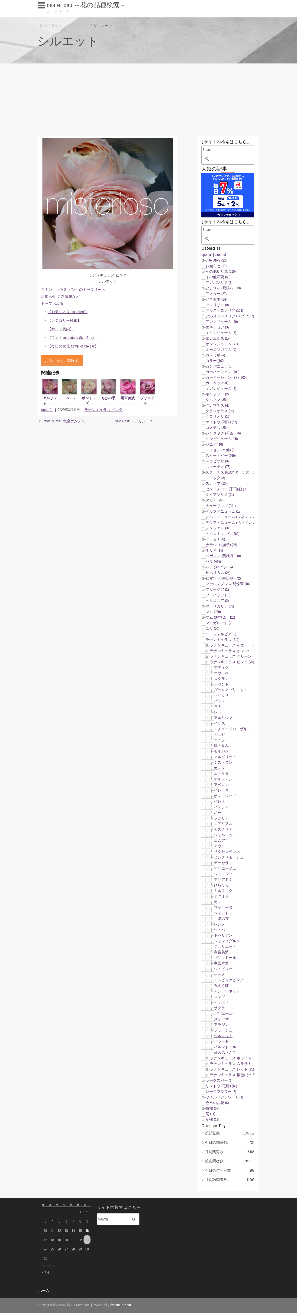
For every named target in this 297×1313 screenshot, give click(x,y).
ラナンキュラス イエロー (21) (234, 645)
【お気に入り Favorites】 (60, 14)
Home (43, 25)
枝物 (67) (212, 1108)
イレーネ (221, 790)
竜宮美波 (221, 952)
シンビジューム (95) (222, 438)
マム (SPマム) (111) (220, 617)
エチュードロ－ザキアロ (234, 728)
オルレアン (223, 779)
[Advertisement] (148, 98)
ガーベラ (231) (217, 382)
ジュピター (223, 968)
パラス (219, 700)
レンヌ (219, 924)
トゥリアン (223, 935)
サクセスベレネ (227, 851)
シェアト (221, 912)
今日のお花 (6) (217, 1102)
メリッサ (221, 1018)
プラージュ (223, 1030)
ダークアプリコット (230, 689)
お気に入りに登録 (60, 360)
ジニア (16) (214, 444)
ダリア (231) (215, 500)
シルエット (223, 1035)
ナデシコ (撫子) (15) (221, 544)
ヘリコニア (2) (217, 600)
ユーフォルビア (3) (221, 634)
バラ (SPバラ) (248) (221, 567)
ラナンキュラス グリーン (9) (233, 656)
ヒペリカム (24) (218, 572)
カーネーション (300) (222, 371)
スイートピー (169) (221, 455)
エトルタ (221, 773)
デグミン (221, 896)
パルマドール (225, 1046)
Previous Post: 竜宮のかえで (63, 421)
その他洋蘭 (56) (218, 276)
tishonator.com (120, 1304)
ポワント (221, 684)
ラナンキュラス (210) (222, 639)
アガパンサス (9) (219, 282)
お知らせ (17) (216, 265)
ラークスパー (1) (219, 1080)
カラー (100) (215, 360)
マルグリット (225, 756)
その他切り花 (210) (221, 271)
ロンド (219, 996)
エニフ (219, 740)
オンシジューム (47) (222, 343)
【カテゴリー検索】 (64, 320)
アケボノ (221, 1002)
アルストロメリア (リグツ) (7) (230, 315)
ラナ (217, 706)
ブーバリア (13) (218, 594)
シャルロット (225, 834)
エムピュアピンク (229, 979)
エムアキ (221, 840)
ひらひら (221, 885)
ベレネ (219, 801)
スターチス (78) (218, 466)
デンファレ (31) (218, 528)
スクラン (221, 678)
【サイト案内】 (61, 329)
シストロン (223, 762)
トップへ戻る (52, 303)
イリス (219, 723)
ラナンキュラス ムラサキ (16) (234, 1063)
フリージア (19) (218, 589)
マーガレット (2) (219, 622)
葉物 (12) (212, 1119)
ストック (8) (215, 477)
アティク (221, 667)
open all (206, 254)
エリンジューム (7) (221, 332)
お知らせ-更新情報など (60, 296)
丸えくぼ (221, 985)
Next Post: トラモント (132, 421)
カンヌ (219, 767)
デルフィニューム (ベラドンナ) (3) (233, 522)
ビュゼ (219, 734)
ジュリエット (225, 946)
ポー (217, 812)
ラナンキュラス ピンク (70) (232, 661)
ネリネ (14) (214, 550)
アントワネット (227, 991)
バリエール (223, 1013)
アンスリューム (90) (222, 321)
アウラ (219, 846)
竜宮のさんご (225, 1052)
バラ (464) (213, 561)
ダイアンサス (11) (220, 494)
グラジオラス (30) (220, 410)
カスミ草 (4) (215, 355)
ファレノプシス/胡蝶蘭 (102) (229, 583)
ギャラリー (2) (217, 394)
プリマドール (225, 957)
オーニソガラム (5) (221, 349)
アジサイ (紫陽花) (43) (223, 288)
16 (87, 1230)
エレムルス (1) (217, 338)
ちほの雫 (221, 918)
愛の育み (221, 745)
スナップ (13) (216, 483)
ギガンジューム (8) (221, 388)
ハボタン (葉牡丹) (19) (223, 555)
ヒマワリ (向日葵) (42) (223, 578)
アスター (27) (216, 293)
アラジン (221, 1024)
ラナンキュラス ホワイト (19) (234, 1058)
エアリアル (223, 823)
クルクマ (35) (216, 399)
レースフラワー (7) (221, 1091)
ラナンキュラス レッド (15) (232, 1069)
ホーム (43, 1290)
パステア (221, 806)
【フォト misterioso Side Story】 (73, 337)
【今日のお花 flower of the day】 (73, 346)
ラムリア (221, 818)
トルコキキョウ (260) (222, 533)
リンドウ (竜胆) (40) (221, 1085)
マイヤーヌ (223, 907)
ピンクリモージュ (229, 857)
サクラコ (221, 1007)
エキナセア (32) (218, 327)
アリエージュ (225, 868)
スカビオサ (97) (218, 461)
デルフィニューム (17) (224, 511)
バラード (221, 1041)
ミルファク (223, 890)
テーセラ (221, 862)
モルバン (221, 751)
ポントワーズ (225, 795)
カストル (221, 901)
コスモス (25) (216, 427)
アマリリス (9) (217, 304)
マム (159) (213, 611)
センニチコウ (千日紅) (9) (226, 488)
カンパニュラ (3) (219, 366)
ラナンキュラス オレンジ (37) (234, 650)
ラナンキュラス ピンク (70, 25)
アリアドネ (223, 879)
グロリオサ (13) (218, 416)
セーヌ (219, 974)
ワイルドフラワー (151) (224, 1097)
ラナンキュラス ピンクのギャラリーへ (73, 289)
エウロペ (221, 673)
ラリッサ (221, 695)
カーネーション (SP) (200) (226, 377)
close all (220, 254)
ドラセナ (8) (215, 539)
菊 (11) (210, 1113)
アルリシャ (223, 717)
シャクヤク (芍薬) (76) (223, 433)
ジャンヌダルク (227, 940)
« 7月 (46, 1272)
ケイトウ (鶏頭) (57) (221, 421)
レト (217, 712)
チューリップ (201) (221, 505)
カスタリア (223, 829)
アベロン (221, 784)
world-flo (47, 409)
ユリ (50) (212, 628)
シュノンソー (225, 873)
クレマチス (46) (218, 405)
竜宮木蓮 (221, 963)
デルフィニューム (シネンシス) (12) (234, 516)
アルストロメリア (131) (224, 310)
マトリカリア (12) (220, 606)
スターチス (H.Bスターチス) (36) (231, 472)
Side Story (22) (216, 260)
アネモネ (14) (216, 299)
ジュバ (219, 929)
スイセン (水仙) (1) (221, 449)
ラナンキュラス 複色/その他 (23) (236, 1074)
